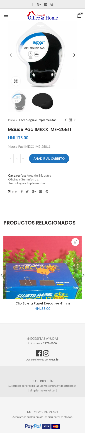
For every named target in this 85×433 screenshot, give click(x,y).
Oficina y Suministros (23, 179)
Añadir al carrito (49, 158)
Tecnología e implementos (37, 120)
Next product (75, 120)
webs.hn (54, 359)
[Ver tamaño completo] (15, 81)
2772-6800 (50, 343)
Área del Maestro (39, 175)
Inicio (11, 120)
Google (39, 4)
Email (46, 4)
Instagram (52, 4)
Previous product (65, 120)
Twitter (27, 191)
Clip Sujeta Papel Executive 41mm (42, 303)
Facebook (32, 4)
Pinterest (47, 191)
